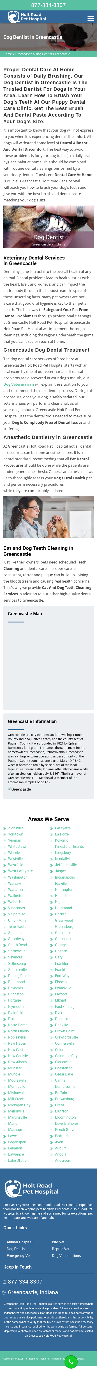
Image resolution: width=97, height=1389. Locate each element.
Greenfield (63, 932)
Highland (62, 901)
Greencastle (23, 54)
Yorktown (15, 834)
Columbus (63, 1049)
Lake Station (18, 1160)
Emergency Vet (19, 1255)
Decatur (61, 1018)
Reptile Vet (60, 1248)
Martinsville (17, 1117)
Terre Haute (17, 926)
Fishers (61, 981)
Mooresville (17, 1080)
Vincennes (16, 907)
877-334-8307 (48, 5)
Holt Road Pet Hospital (36, 1358)
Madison (15, 1129)
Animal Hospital (19, 1242)
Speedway (16, 938)
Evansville (63, 987)
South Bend (17, 944)
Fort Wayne (64, 975)
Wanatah (15, 889)
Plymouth (16, 1006)
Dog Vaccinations (66, 1255)
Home (7, 54)
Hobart (60, 895)
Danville (61, 1024)
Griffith (61, 913)
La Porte (62, 834)
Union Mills (17, 920)
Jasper (60, 870)
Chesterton (64, 1068)
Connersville (64, 1043)
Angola (60, 1154)
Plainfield (15, 1012)
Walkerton (16, 895)
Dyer (58, 1012)
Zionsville (15, 828)
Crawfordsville (66, 1037)
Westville (15, 858)
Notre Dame (17, 1024)
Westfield (15, 864)
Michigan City (19, 1104)
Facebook (78, 1358)
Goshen (61, 950)
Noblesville (16, 1037)
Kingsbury (63, 852)
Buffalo (61, 1092)
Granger (61, 944)
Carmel (60, 1080)
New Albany (17, 1061)
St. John (15, 932)
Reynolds (15, 987)
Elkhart (60, 1000)
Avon (59, 1141)
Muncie (14, 1074)
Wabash (14, 901)
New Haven (17, 1043)
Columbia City (66, 1055)
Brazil (59, 1104)
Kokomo (61, 840)
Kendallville (64, 858)
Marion (13, 1123)
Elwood (61, 994)
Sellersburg (17, 963)
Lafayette (63, 828)
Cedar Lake (64, 1074)
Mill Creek (16, 1098)
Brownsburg (64, 1098)
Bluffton (61, 1111)
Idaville (61, 883)
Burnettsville (65, 1086)
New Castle (17, 1049)
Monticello (16, 1086)
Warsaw (14, 883)
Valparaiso (16, 913)
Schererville (17, 969)
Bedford (61, 1135)
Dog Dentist (16, 1248)
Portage (14, 1000)
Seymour (15, 957)
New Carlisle (18, 1055)
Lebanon (15, 1148)
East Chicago (65, 1006)
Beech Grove (65, 1129)
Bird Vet (58, 1242)
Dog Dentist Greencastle (53, 54)
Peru (11, 1018)
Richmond (16, 981)
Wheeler (14, 852)
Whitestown (17, 846)
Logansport (17, 1141)
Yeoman (14, 840)
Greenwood (64, 920)
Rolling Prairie (19, 975)
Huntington (64, 889)
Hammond (63, 907)
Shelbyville (16, 950)
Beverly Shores (67, 1123)
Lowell (13, 1135)
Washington (18, 877)
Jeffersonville (66, 864)
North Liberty (18, 1031)
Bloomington (65, 1117)
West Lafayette (20, 870)
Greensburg (64, 926)
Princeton (16, 994)
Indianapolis (65, 877)
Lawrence (16, 1154)
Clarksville (63, 1061)
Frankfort (62, 969)
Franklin (61, 963)
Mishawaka (17, 1092)
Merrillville (16, 1111)
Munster (14, 1068)
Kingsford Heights (69, 846)
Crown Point (65, 1031)
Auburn (61, 1148)
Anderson (62, 1160)
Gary (58, 957)
